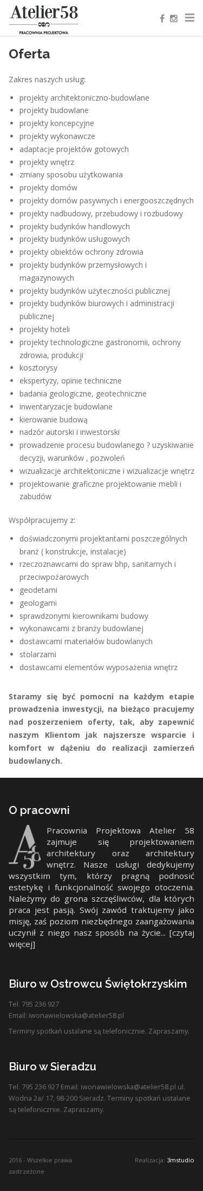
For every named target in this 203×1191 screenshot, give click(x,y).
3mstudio (180, 1160)
